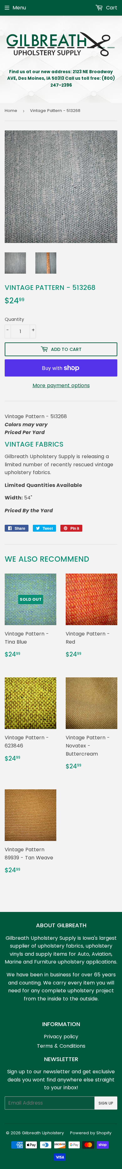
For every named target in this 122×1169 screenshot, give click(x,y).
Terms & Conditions (61, 1046)
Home (11, 111)
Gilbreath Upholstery (43, 1133)
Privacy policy (61, 1036)
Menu (19, 7)
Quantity (14, 319)
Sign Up (106, 1103)
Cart (110, 7)
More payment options (61, 385)
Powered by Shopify (90, 1133)
